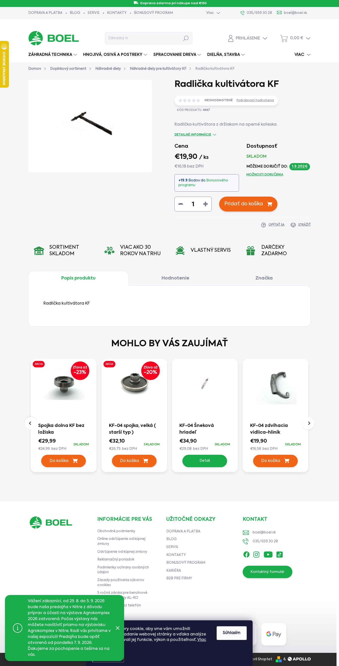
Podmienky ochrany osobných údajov (123, 570)
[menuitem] (53, 54)
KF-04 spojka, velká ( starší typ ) (132, 429)
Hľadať (186, 38)
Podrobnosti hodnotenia (255, 100)
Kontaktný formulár (267, 572)
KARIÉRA (173, 570)
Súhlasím (231, 633)
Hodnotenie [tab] (175, 278)
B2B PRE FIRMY (179, 578)
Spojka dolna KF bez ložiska (61, 429)
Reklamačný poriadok (115, 559)
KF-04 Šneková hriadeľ (196, 429)
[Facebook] (246, 553)
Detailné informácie (192, 134)
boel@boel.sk (264, 532)
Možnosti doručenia (264, 174)
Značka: (279, 124)
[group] (63, 420)
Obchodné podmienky (116, 531)
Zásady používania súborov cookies (120, 582)
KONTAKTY (117, 13)
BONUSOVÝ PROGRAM (153, 13)
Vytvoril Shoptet (258, 659)
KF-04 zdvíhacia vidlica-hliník (269, 429)
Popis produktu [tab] (78, 278)
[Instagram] (256, 553)
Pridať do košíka (243, 204)
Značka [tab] (264, 278)
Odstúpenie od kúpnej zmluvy (122, 552)
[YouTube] (268, 553)
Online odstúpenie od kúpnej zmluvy (121, 541)
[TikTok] (279, 553)
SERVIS (94, 13)
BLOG (75, 13)
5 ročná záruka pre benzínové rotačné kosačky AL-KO (122, 595)
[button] (63, 444)
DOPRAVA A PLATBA (45, 13)
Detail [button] (205, 460)
